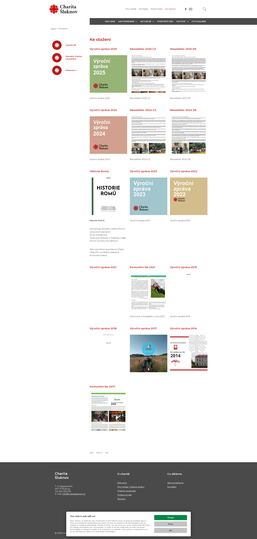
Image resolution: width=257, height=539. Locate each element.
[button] (128, 21)
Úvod (53, 28)
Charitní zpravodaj (126, 491)
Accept (170, 517)
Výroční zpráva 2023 (143, 171)
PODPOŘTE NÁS (165, 21)
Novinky (121, 499)
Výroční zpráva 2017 (143, 328)
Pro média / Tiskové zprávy (130, 487)
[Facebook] (185, 9)
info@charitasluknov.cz (73, 494)
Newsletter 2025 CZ (143, 49)
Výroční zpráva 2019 (183, 267)
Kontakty (143, 9)
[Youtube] (190, 9)
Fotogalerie (199, 21)
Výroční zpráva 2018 (103, 328)
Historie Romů (99, 171)
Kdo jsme (122, 483)
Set (170, 530)
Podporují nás (124, 495)
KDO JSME (110, 21)
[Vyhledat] (204, 9)
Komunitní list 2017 (102, 386)
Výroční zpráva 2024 (103, 110)
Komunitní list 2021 (142, 267)
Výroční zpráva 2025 (103, 49)
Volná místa (156, 9)
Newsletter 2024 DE (183, 110)
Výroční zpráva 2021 (103, 267)
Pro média (131, 9)
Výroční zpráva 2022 (183, 171)
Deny (170, 524)
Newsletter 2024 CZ (143, 110)
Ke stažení (170, 9)
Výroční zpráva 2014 (183, 328)
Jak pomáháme (175, 483)
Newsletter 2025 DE (183, 49)
